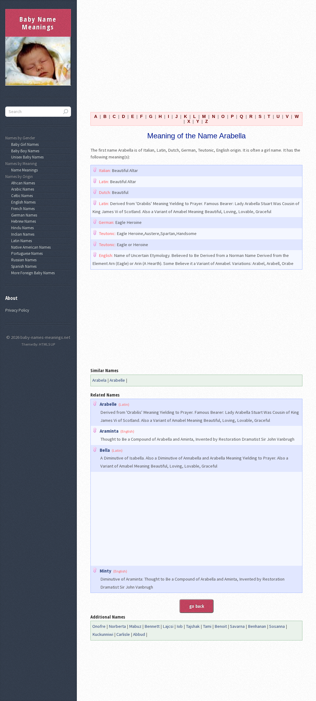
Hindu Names (21, 227)
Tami (207, 626)
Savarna (237, 626)
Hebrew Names (22, 221)
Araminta (109, 431)
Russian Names (22, 259)
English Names (22, 202)
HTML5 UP (47, 344)
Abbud (139, 634)
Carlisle (123, 634)
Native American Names (30, 247)
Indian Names (21, 234)
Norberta (117, 626)
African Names (22, 183)
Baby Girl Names (24, 144)
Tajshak (193, 626)
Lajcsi (168, 626)
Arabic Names (21, 189)
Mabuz (135, 626)
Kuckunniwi (102, 634)
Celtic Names (21, 195)
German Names (23, 215)
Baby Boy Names (24, 150)
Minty (105, 571)
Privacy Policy (17, 310)
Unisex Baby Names (26, 157)
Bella (105, 450)
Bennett (152, 626)
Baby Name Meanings (37, 22)
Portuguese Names (26, 253)
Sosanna (277, 626)
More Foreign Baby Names (32, 272)
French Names (22, 208)
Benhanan (257, 626)
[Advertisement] (196, 52)
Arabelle (117, 380)
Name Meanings (23, 170)
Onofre (99, 626)
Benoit (220, 626)
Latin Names (20, 240)
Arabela (99, 380)
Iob (180, 626)
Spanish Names (22, 266)
